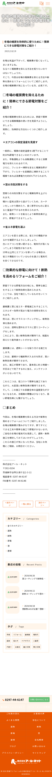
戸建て (9, 647)
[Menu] (48, 3)
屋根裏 (27, 634)
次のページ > (42, 504)
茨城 (8, 634)
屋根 (10, 550)
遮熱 (10, 530)
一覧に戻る (26, 504)
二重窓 (35, 641)
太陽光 (17, 647)
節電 (10, 540)
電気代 (35, 634)
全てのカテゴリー (15, 525)
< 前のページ (9, 504)
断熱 (10, 535)
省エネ (15, 641)
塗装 (8, 641)
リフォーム (17, 634)
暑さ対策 (26, 647)
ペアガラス (26, 641)
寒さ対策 (36, 647)
